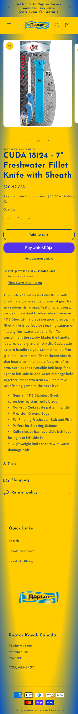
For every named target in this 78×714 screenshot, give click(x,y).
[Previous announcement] (8, 8)
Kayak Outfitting (21, 561)
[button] (9, 25)
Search (14, 541)
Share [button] (12, 463)
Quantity (9, 209)
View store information (25, 283)
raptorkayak (31, 710)
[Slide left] (29, 141)
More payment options (39, 258)
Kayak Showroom (22, 551)
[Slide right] (49, 141)
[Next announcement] (70, 8)
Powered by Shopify (52, 710)
